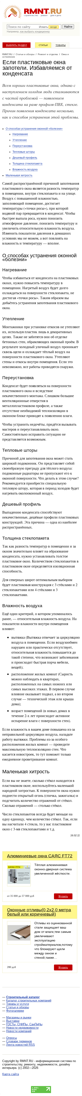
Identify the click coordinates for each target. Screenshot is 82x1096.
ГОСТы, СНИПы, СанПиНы (24, 1024)
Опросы (11, 1038)
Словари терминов (19, 1041)
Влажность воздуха (25, 169)
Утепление (20, 140)
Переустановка (22, 146)
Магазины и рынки (18, 1017)
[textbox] (34, 26)
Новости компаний (18, 1031)
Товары (61, 45)
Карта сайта (10, 1074)
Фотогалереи (15, 1010)
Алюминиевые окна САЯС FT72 (39, 856)
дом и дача (55, 15)
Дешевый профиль (25, 157)
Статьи (43, 45)
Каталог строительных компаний (28, 1000)
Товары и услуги (17, 1004)
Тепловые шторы (24, 151)
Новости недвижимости (22, 1027)
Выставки (12, 1021)
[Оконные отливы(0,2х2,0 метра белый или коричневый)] (19, 943)
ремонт (44, 15)
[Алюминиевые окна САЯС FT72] (19, 885)
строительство (31, 15)
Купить (63, 896)
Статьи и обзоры (17, 1007)
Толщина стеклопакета (27, 163)
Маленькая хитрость (19, 175)
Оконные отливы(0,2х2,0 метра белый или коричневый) (39, 912)
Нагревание (20, 134)
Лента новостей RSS (20, 1044)
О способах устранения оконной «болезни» (34, 128)
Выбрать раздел (16, 45)
